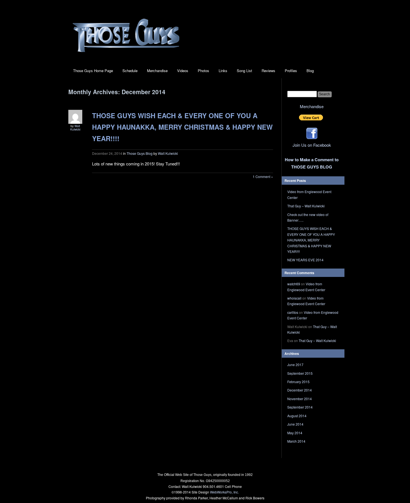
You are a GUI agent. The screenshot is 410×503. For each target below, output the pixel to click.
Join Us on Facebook (312, 145)
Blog (310, 70)
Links (223, 70)
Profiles (291, 70)
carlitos (292, 312)
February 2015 (298, 381)
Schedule (130, 70)
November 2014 (299, 398)
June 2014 (295, 424)
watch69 (293, 283)
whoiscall (294, 298)
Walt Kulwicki (75, 127)
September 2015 (300, 373)
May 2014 (294, 432)
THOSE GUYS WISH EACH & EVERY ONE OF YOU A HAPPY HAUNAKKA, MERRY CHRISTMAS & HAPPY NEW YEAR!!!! (182, 127)
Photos (203, 70)
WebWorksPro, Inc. (224, 492)
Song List (244, 70)
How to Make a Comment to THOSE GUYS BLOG (312, 163)
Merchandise (157, 70)
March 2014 (296, 441)
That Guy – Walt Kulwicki (306, 205)
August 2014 (297, 415)
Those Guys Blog (140, 153)
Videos (182, 70)
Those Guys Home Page (93, 70)
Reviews (268, 70)
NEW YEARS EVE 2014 (305, 259)
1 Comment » (263, 176)
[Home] (126, 55)
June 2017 (295, 364)
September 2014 (300, 407)
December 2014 (299, 390)
